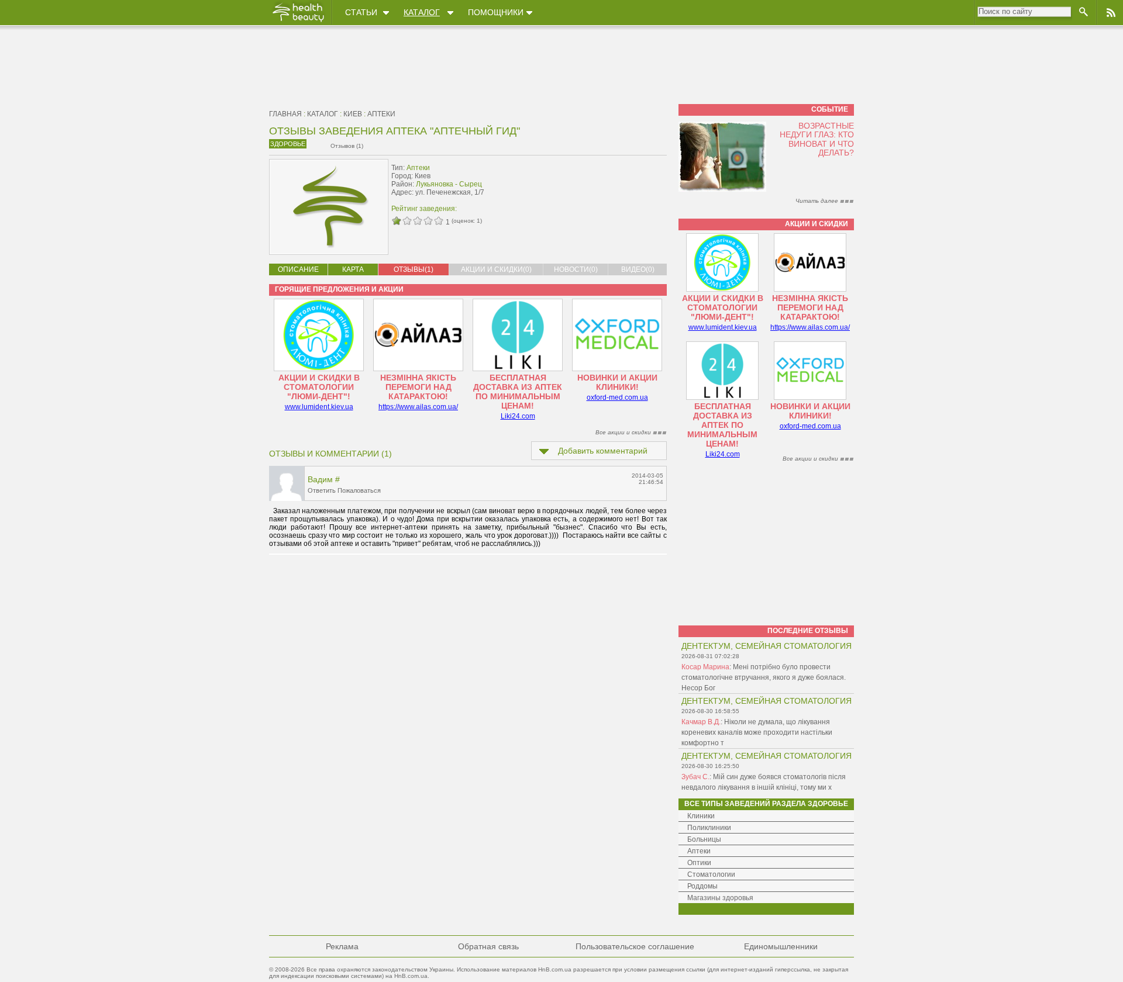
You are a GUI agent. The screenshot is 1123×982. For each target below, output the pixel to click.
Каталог (422, 12)
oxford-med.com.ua (617, 397)
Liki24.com (518, 416)
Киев (352, 114)
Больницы (704, 839)
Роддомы (702, 886)
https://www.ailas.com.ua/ (418, 407)
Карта (353, 269)
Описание (298, 269)
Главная (285, 114)
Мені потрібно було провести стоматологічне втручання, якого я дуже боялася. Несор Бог (763, 677)
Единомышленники (781, 946)
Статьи (361, 12)
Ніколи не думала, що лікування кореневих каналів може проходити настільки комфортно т (756, 732)
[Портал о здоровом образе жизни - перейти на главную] (297, 22)
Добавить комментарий (602, 450)
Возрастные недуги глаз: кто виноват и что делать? (817, 139)
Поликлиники (709, 828)
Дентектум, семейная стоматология (766, 646)
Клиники (701, 816)
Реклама (342, 946)
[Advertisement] (593, 185)
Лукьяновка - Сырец (449, 184)
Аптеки (381, 114)
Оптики (699, 863)
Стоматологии (711, 874)
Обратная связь (488, 946)
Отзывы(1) (413, 269)
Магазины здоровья (720, 898)
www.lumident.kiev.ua (319, 407)
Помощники (495, 12)
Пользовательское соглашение (635, 946)
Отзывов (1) (346, 146)
